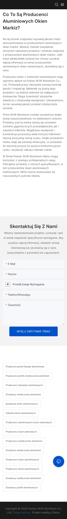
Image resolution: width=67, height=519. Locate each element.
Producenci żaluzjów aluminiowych (24, 385)
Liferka (55, 512)
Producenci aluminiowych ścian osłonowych (29, 422)
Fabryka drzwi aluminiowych (21, 413)
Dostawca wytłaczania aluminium (23, 450)
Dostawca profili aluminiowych (22, 487)
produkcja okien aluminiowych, (22, 403)
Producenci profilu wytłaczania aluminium (27, 375)
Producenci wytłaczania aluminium (24, 441)
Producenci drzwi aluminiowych (22, 468)
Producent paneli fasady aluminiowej (25, 366)
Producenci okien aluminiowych (22, 459)
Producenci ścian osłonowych (21, 431)
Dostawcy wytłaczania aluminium (23, 394)
